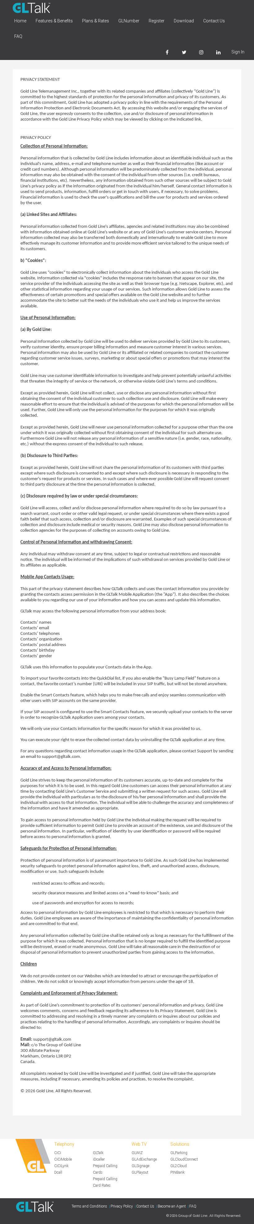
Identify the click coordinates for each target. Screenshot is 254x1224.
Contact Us (214, 20)
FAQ (18, 36)
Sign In (237, 51)
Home (20, 20)
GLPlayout (140, 1172)
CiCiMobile (63, 1159)
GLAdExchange (144, 1159)
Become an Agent (172, 1206)
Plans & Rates (95, 20)
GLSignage (140, 1166)
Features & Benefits (54, 20)
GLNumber (128, 20)
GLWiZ (137, 1153)
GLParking (178, 1153)
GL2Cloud (178, 1166)
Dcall (58, 1172)
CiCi (57, 1153)
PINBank (177, 1172)
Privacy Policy (122, 1206)
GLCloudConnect (184, 1159)
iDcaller (99, 1159)
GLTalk (98, 1153)
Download (184, 20)
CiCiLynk (61, 1166)
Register (156, 20)
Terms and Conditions (89, 1206)
